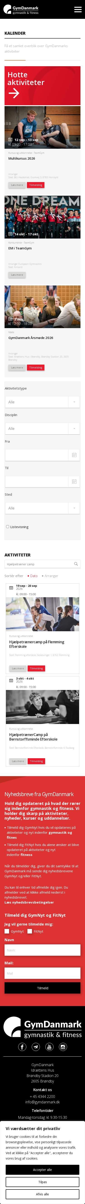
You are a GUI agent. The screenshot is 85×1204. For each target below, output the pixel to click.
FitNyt (38, 931)
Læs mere (17, 185)
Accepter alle (42, 1169)
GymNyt (17, 931)
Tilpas (42, 1182)
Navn (10, 939)
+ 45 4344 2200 (42, 1096)
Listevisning (19, 526)
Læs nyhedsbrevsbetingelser (29, 902)
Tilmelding (35, 185)
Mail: (10, 962)
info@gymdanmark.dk (42, 1101)
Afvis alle (42, 1194)
